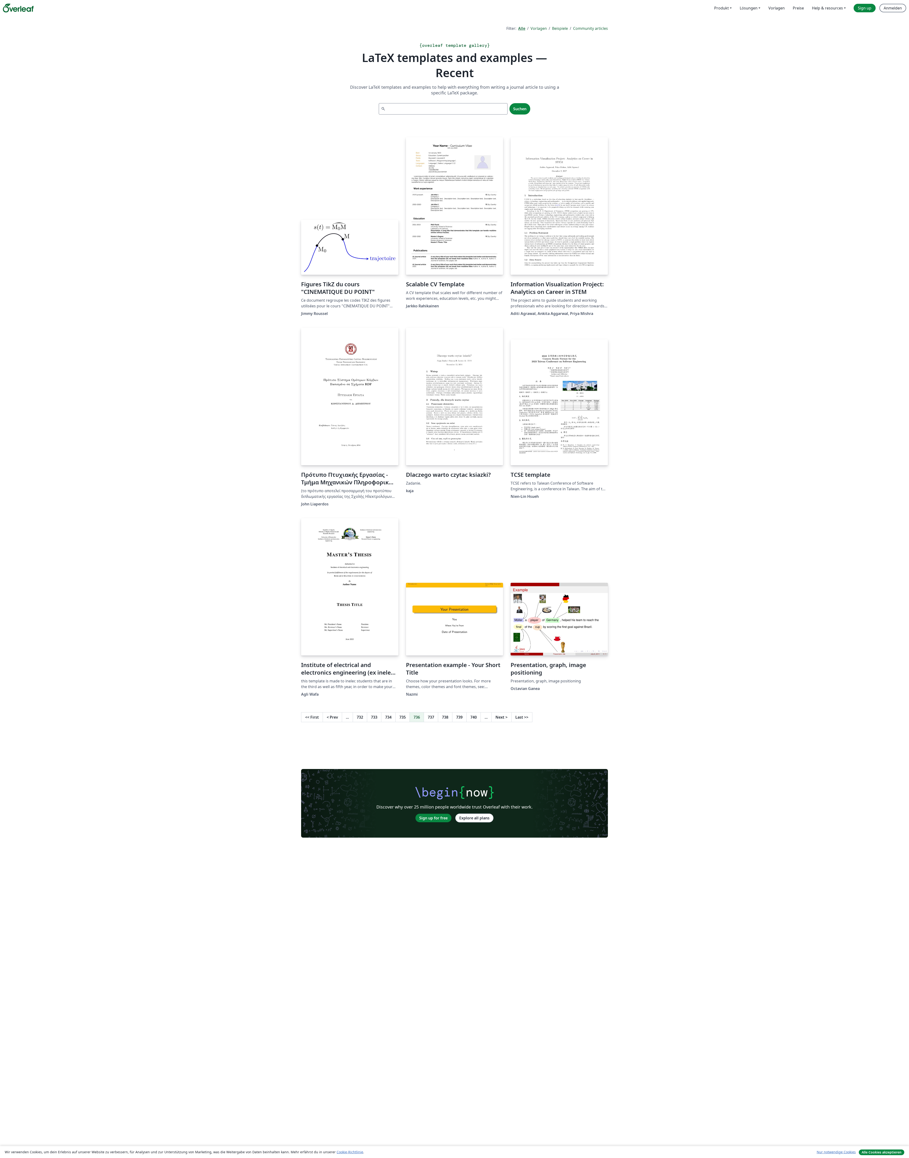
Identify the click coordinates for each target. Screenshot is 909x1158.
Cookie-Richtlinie (350, 1152)
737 (431, 717)
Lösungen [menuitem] (749, 8)
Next (501, 717)
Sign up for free (433, 818)
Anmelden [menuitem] (893, 8)
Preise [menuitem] (798, 8)
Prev (332, 717)
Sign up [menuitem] (864, 8)
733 (374, 717)
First (312, 717)
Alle (521, 28)
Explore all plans (474, 818)
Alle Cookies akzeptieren (881, 1152)
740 (473, 717)
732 (360, 717)
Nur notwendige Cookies (836, 1152)
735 (402, 717)
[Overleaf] (18, 8)
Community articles (590, 28)
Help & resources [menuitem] (827, 8)
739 (459, 717)
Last (521, 717)
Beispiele (560, 28)
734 (388, 717)
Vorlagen (538, 28)
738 (445, 717)
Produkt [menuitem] (721, 8)
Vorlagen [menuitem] (776, 8)
